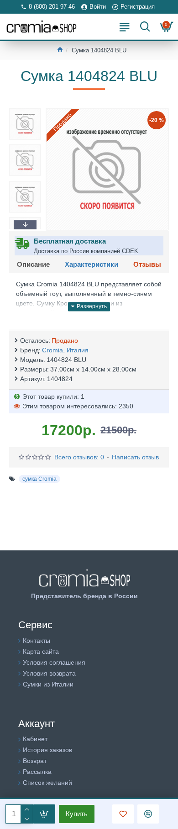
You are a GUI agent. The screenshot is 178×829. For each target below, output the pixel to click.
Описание (33, 264)
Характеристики (91, 264)
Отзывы (147, 264)
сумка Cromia (39, 479)
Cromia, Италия (65, 350)
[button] (25, 110)
